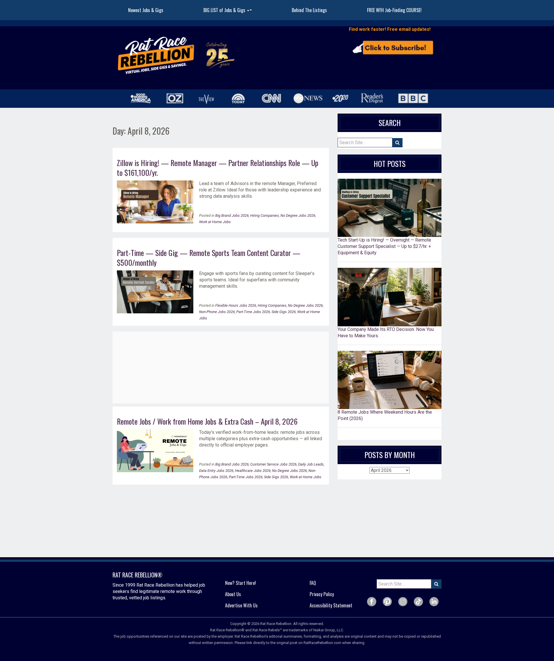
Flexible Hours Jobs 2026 (235, 305)
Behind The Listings (309, 10)
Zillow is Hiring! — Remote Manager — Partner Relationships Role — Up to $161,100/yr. (217, 167)
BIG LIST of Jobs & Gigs (228, 12)
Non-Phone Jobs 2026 (217, 312)
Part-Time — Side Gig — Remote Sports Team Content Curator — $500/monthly (208, 257)
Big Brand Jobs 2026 (232, 215)
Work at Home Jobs (215, 222)
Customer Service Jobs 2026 (273, 464)
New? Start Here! (240, 582)
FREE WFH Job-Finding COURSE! (394, 10)
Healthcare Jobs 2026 (253, 470)
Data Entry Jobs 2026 (216, 470)
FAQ (313, 582)
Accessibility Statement (331, 605)
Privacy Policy (322, 594)
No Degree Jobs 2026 (297, 215)
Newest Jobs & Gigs (145, 10)
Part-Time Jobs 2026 (253, 312)
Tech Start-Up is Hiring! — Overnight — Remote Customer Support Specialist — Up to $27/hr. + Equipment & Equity (384, 246)
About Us (233, 594)
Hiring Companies (264, 215)
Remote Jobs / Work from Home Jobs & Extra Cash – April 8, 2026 (207, 421)
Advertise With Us (241, 605)
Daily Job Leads (311, 464)
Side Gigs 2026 (284, 312)
